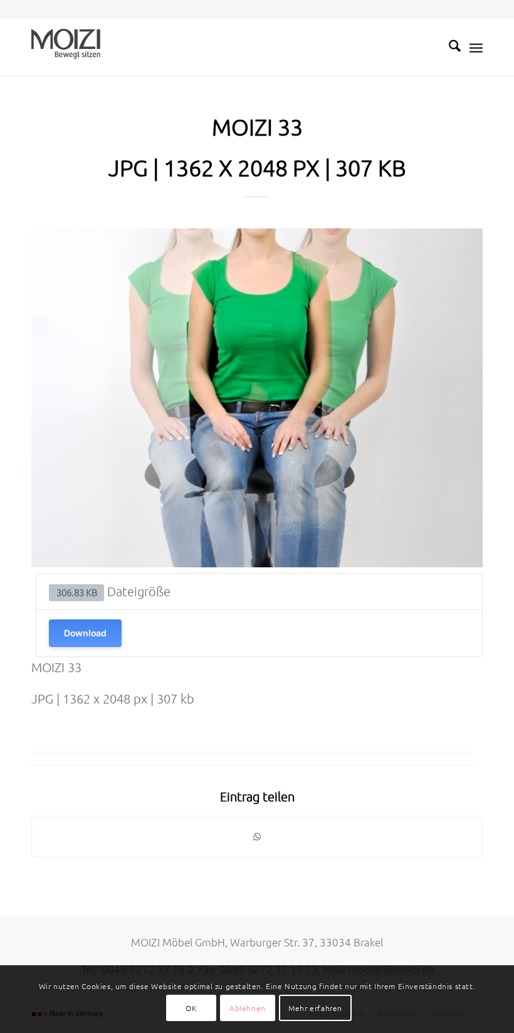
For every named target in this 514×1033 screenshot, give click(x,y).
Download (85, 633)
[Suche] (448, 47)
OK (191, 1008)
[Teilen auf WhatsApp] (257, 836)
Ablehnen (247, 1008)
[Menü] (476, 47)
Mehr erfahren (315, 1008)
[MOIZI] (65, 47)
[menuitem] (448, 47)
